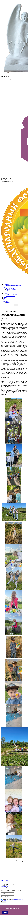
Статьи (5, 297)
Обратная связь (4, 880)
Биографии (6, 284)
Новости (5, 292)
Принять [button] (5, 912)
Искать (16, 305)
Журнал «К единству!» (11, 294)
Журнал (5, 293)
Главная (5, 281)
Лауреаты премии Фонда (12, 289)
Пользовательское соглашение (7, 882)
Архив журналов (10, 296)
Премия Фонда (10, 288)
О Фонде (5, 283)
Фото (4, 298)
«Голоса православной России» (14, 290)
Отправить (3, 901)
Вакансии (8, 302)
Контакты (5, 301)
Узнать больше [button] (20, 908)
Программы (6, 287)
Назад (4, 307)
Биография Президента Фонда (13, 285)
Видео (5, 299)
